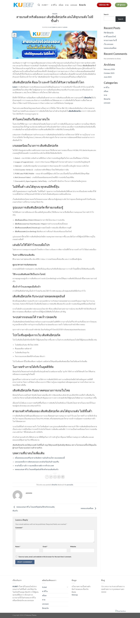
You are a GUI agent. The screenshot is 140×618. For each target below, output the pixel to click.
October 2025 (109, 73)
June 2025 (108, 77)
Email (45, 546)
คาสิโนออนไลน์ (110, 36)
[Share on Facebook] (47, 477)
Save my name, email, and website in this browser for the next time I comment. (45, 557)
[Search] (39, 5)
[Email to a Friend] (55, 477)
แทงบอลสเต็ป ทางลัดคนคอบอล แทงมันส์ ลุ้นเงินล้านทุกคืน (37, 462)
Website (73, 546)
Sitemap (75, 595)
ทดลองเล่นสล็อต (87, 508)
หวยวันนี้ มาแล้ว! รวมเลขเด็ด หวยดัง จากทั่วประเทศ (34, 465)
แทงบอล (73, 5)
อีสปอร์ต (82, 5)
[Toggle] (67, 587)
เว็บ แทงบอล (108, 44)
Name (17, 546)
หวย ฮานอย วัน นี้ (110, 40)
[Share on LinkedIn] (63, 477)
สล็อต (61, 5)
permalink (70, 485)
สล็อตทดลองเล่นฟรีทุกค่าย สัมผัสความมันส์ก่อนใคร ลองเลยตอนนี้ (40, 458)
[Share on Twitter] (51, 477)
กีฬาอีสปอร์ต (109, 33)
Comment (19, 528)
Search (106, 14)
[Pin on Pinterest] (59, 477)
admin (65, 27)
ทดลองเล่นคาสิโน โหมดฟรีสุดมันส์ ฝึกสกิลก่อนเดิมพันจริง (36, 469)
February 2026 (109, 69)
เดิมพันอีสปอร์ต (74, 111)
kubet (15, 87)
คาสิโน (54, 5)
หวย (66, 5)
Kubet (45, 5)
